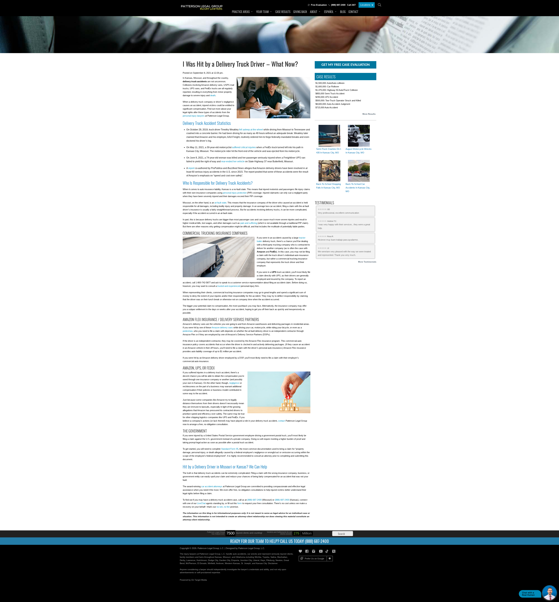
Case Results (282, 11)
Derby (182, 560)
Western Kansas (232, 563)
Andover (220, 563)
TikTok (328, 551)
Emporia (235, 560)
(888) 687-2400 (338, 5)
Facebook (307, 551)
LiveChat (201, 503)
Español (329, 11)
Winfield (211, 563)
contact (281, 421)
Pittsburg (270, 560)
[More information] (330, 558)
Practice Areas (241, 11)
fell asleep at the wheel (251, 129)
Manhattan (282, 557)
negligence (234, 383)
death (212, 95)
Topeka (265, 557)
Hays (262, 560)
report (191, 168)
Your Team (262, 11)
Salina (273, 557)
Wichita (258, 557)
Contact (353, 11)
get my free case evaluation (345, 65)
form (239, 503)
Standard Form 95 (229, 449)
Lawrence (190, 560)
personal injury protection (235, 192)
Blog (343, 11)
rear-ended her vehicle (233, 161)
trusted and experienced (228, 286)
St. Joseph (246, 563)
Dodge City (213, 560)
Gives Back (301, 551)
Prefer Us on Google (314, 558)
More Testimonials (367, 262)
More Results (369, 114)
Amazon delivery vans (222, 327)
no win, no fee (223, 507)
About (313, 11)
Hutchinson (202, 560)
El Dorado (202, 563)
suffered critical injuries (244, 147)
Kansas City (261, 563)
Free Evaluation (319, 5)
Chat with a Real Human (528, 593)
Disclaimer (272, 563)
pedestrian (188, 331)
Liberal (256, 560)
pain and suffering (248, 223)
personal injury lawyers (194, 116)
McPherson (191, 563)
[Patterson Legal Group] (202, 10)
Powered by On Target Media (193, 580)
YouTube (321, 551)
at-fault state (220, 202)
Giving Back (300, 11)
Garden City (224, 560)
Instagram (314, 551)
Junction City (246, 560)
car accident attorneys (211, 486)
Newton (279, 560)
